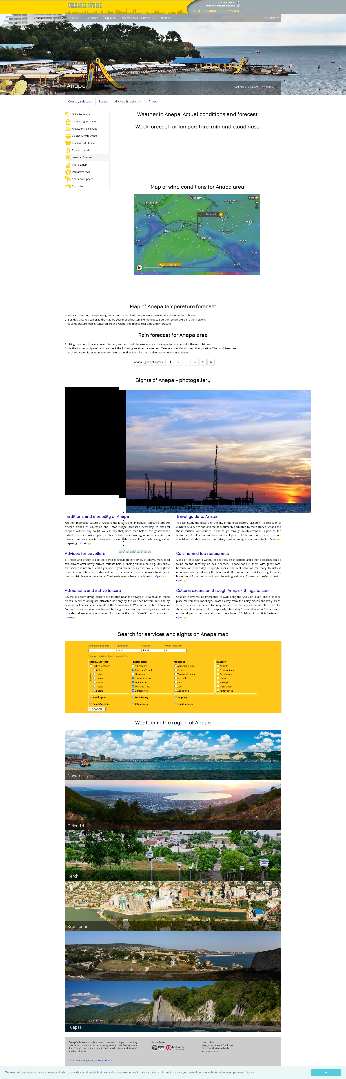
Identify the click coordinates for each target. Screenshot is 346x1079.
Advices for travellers (85, 553)
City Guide (111, 18)
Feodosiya (77, 977)
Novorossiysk (80, 775)
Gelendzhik (78, 826)
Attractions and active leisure (93, 590)
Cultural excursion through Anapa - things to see (222, 590)
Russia (103, 101)
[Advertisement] (173, 288)
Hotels (74, 18)
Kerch (73, 876)
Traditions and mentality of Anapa (97, 516)
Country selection (80, 101)
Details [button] (250, 1072)
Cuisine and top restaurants (202, 553)
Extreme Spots (129, 18)
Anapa (153, 101)
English (269, 86)
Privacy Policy (94, 1060)
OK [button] (326, 1072)
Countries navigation (246, 86)
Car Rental (92, 18)
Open (84, 543)
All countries (272, 18)
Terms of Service (76, 1060)
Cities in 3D (147, 18)
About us (108, 1060)
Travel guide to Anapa (197, 516)
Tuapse (75, 1027)
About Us (166, 18)
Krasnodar (78, 926)
